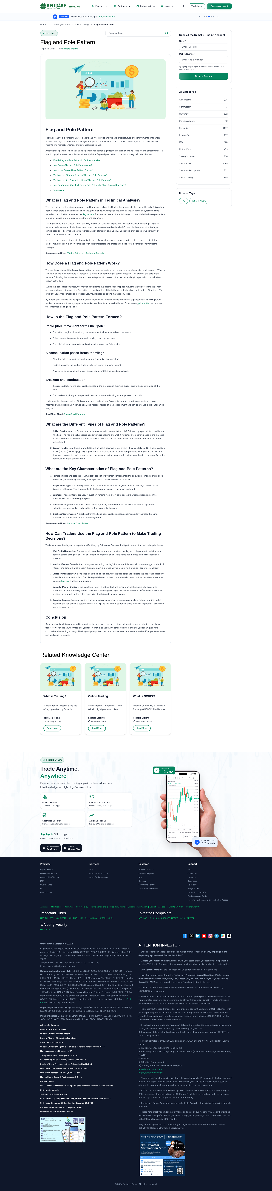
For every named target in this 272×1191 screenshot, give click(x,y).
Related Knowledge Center (74, 655)
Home (43, 24)
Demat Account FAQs (197, 892)
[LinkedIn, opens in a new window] (198, 936)
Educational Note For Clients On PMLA (166, 907)
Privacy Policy (82, 907)
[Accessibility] (183, 6)
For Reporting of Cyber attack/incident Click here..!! (63, 1060)
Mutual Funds (46, 885)
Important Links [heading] (53, 913)
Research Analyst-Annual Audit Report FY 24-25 (61, 1107)
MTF (42, 881)
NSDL (42, 929)
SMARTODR (189, 918)
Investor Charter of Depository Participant (58, 1038)
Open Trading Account (99, 877)
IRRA (81, 918)
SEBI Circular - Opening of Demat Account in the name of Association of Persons (75, 1099)
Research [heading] (144, 863)
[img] (186, 813)
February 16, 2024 (144, 721)
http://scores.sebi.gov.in (150, 1069)
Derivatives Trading (48, 873)
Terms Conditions (98, 907)
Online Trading (98, 696)
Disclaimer (69, 907)
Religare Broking (51, 717)
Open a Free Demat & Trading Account (202, 35)
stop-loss (64, 581)
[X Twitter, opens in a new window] (191, 936)
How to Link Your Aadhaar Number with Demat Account (64, 1068)
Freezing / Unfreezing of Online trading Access (208, 900)
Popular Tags (187, 193)
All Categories (187, 92)
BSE (46, 918)
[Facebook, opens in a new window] (185, 936)
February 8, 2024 (54, 721)
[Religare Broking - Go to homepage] (62, 6)
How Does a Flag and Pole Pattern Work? (72, 165)
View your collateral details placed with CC (59, 1055)
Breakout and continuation (65, 379)
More (167, 6)
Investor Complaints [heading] (155, 913)
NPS (91, 870)
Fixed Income (46, 892)
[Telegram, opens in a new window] (216, 936)
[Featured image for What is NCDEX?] (150, 677)
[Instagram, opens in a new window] (210, 936)
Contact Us (192, 873)
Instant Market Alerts (99, 802)
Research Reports (146, 873)
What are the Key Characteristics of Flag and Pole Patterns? (82, 180)
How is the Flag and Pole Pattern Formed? (73, 170)
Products (99, 6)
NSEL (75, 918)
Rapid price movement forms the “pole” (75, 326)
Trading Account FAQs (197, 896)
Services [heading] (94, 863)
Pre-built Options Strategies (101, 824)
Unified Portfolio (50, 802)
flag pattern (88, 214)
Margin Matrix (193, 888)
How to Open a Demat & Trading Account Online (61, 1077)
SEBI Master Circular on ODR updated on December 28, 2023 (66, 1103)
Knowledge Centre (60, 24)
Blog (140, 877)
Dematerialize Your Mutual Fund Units (56, 1112)
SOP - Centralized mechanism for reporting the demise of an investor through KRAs (76, 1086)
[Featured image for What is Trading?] (60, 677)
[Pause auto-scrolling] (199, 16)
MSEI (70, 918)
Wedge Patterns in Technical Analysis (85, 253)
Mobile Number (192, 53)
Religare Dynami (54, 760)
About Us (44, 907)
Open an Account (219, 6)
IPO (183, 200)
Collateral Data (91, 918)
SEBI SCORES (164, 918)
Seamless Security (51, 820)
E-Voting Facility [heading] (53, 924)
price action (144, 303)
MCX (57, 918)
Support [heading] (192, 863)
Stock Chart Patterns (74, 414)
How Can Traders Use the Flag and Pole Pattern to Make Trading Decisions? (89, 185)
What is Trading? (54, 696)
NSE (42, 918)
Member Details (47, 1081)
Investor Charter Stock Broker (53, 1029)
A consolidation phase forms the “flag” (74, 353)
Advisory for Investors (49, 1025)
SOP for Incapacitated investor (53, 1094)
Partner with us (147, 6)
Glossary (142, 881)
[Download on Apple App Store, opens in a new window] (229, 936)
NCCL (110, 918)
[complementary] (136, 935)
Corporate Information (137, 907)
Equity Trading (46, 870)
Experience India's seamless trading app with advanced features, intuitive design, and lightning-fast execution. (76, 785)
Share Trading (82, 24)
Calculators (192, 885)
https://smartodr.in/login (151, 1072)
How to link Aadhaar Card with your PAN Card (60, 1073)
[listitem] (109, 160)
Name (187, 41)
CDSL (48, 929)
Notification (56, 907)
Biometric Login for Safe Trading (56, 824)
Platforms (122, 6)
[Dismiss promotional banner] (218, 16)
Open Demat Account (98, 873)
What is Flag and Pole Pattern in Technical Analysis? (78, 160)
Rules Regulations (117, 907)
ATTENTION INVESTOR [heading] (159, 945)
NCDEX (63, 918)
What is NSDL (199, 200)
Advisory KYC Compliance (51, 1042)
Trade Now (196, 6)
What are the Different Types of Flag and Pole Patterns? (80, 175)
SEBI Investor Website (50, 1090)
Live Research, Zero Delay (100, 805)
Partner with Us (193, 907)
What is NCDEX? (144, 696)
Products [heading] (45, 863)
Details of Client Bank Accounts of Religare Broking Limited (66, 1064)
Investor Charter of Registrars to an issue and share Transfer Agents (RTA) (72, 1047)
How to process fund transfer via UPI (56, 1051)
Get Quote (126, 16)
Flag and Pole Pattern (104, 24)
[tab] (204, 16)
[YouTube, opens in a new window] (204, 936)
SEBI (52, 918)
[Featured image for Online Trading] (105, 677)
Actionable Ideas (97, 820)
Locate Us (192, 877)
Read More (52, 728)
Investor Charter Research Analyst (55, 1034)
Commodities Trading (49, 877)
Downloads (192, 881)
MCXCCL (102, 918)
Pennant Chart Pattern (78, 523)
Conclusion (58, 190)
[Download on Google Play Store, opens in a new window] (223, 936)
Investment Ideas (146, 870)
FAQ (189, 870)
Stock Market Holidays (148, 888)
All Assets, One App (51, 805)
